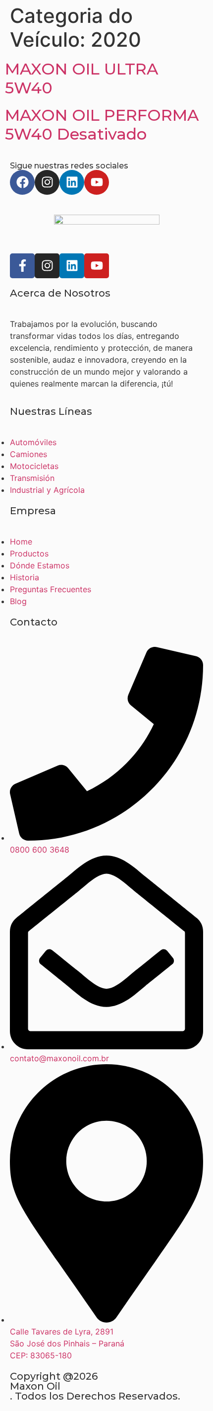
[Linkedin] (71, 182)
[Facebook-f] (22, 265)
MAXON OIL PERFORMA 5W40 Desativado (102, 124)
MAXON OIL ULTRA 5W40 (81, 78)
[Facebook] (22, 182)
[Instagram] (47, 182)
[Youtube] (96, 182)
